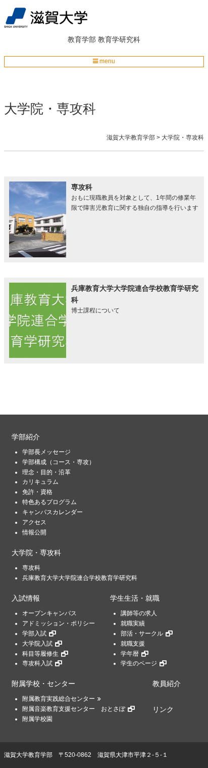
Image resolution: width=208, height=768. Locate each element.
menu (106, 61)
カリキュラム (40, 481)
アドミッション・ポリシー (58, 623)
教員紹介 (166, 684)
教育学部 (82, 39)
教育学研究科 (119, 39)
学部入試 (34, 633)
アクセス (34, 522)
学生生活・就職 (135, 598)
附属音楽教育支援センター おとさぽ (73, 708)
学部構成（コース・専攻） (58, 462)
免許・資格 (37, 491)
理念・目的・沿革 (46, 472)
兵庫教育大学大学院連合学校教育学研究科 (79, 577)
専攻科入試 (37, 663)
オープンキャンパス (49, 613)
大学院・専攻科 (36, 553)
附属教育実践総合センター (58, 698)
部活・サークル (142, 633)
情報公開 (34, 532)
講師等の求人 (139, 613)
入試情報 (26, 598)
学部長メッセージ (46, 452)
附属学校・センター (43, 684)
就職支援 (133, 643)
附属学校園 (37, 718)
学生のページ (139, 663)
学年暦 (130, 653)
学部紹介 (26, 437)
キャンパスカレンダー (52, 512)
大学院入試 (37, 643)
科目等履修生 (40, 653)
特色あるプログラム (49, 502)
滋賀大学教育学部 (28, 754)
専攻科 (31, 567)
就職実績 (133, 623)
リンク (163, 709)
